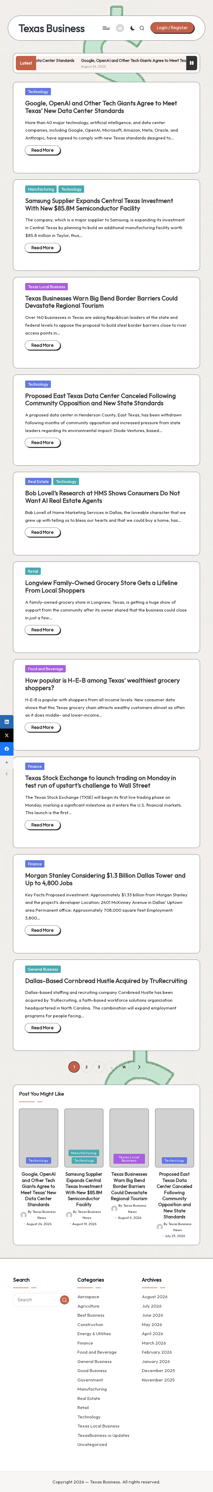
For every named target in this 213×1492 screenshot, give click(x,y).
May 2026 (152, 1324)
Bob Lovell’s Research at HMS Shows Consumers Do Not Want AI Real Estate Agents (102, 496)
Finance (35, 766)
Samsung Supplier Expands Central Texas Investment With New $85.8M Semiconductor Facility (99, 204)
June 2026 (152, 1315)
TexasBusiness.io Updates (103, 1435)
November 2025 (158, 1379)
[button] (172, 27)
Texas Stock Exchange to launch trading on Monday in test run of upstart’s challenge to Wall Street (100, 781)
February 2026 (157, 1352)
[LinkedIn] (7, 722)
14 (124, 1067)
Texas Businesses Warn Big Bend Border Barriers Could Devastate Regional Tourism (101, 302)
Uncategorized (92, 1444)
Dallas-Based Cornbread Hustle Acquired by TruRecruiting (106, 981)
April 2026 (152, 1333)
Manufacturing (41, 189)
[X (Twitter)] (7, 735)
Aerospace (88, 1296)
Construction (90, 1324)
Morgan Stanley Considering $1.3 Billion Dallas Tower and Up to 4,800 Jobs (105, 879)
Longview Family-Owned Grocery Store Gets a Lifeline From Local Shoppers (101, 586)
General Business (43, 969)
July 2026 (152, 1305)
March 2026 (154, 1342)
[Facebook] (7, 749)
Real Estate (38, 481)
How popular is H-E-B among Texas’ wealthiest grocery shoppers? (102, 684)
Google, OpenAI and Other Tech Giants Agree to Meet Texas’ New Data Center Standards (101, 106)
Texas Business (51, 28)
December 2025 (158, 1370)
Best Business (90, 1315)
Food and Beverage (45, 668)
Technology (38, 91)
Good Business (92, 1370)
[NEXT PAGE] (139, 1067)
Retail (33, 571)
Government (90, 1379)
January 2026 (156, 1361)
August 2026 (155, 1296)
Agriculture (88, 1305)
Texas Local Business (46, 286)
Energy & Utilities (94, 1333)
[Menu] (106, 28)
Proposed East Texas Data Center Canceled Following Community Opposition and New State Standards (100, 399)
